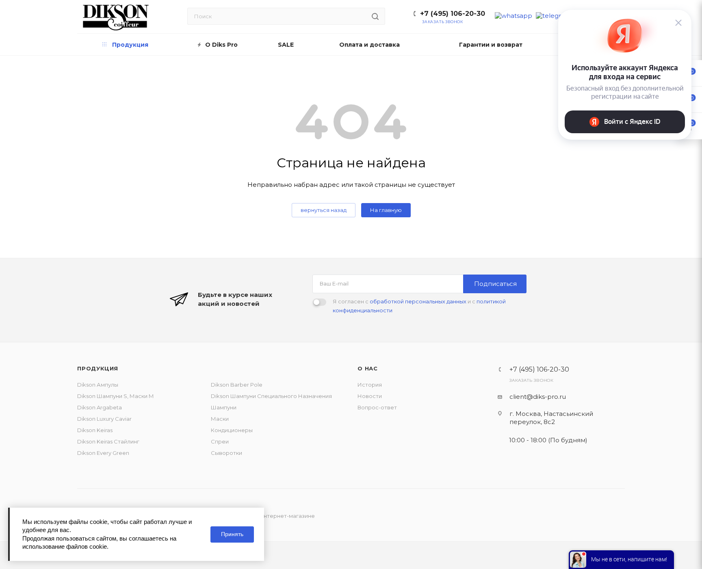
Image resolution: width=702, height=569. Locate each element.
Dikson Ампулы (97, 384)
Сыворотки (226, 453)
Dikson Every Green (103, 453)
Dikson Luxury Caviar (104, 418)
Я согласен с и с (419, 306)
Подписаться (495, 284)
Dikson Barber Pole (236, 384)
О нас (368, 368)
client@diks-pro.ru (537, 396)
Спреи (220, 441)
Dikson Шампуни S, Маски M (115, 396)
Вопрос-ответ (377, 407)
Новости (370, 396)
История (370, 384)
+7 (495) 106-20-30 (452, 13)
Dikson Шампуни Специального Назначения (271, 396)
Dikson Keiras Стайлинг (108, 441)
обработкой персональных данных (418, 301)
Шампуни (223, 407)
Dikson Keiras (95, 430)
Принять (232, 534)
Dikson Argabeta (99, 407)
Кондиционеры (232, 430)
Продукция (97, 368)
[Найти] (375, 16)
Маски (220, 418)
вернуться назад (324, 210)
